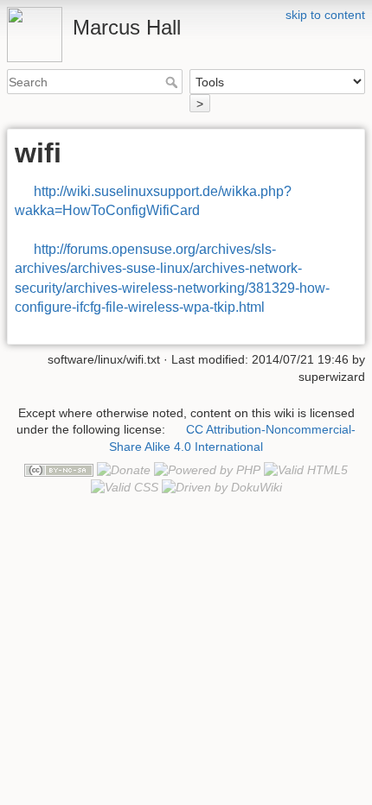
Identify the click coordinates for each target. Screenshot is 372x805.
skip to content (325, 15)
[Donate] (124, 469)
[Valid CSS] (124, 486)
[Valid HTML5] (306, 469)
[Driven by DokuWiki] (222, 486)
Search (173, 82)
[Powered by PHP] (207, 469)
